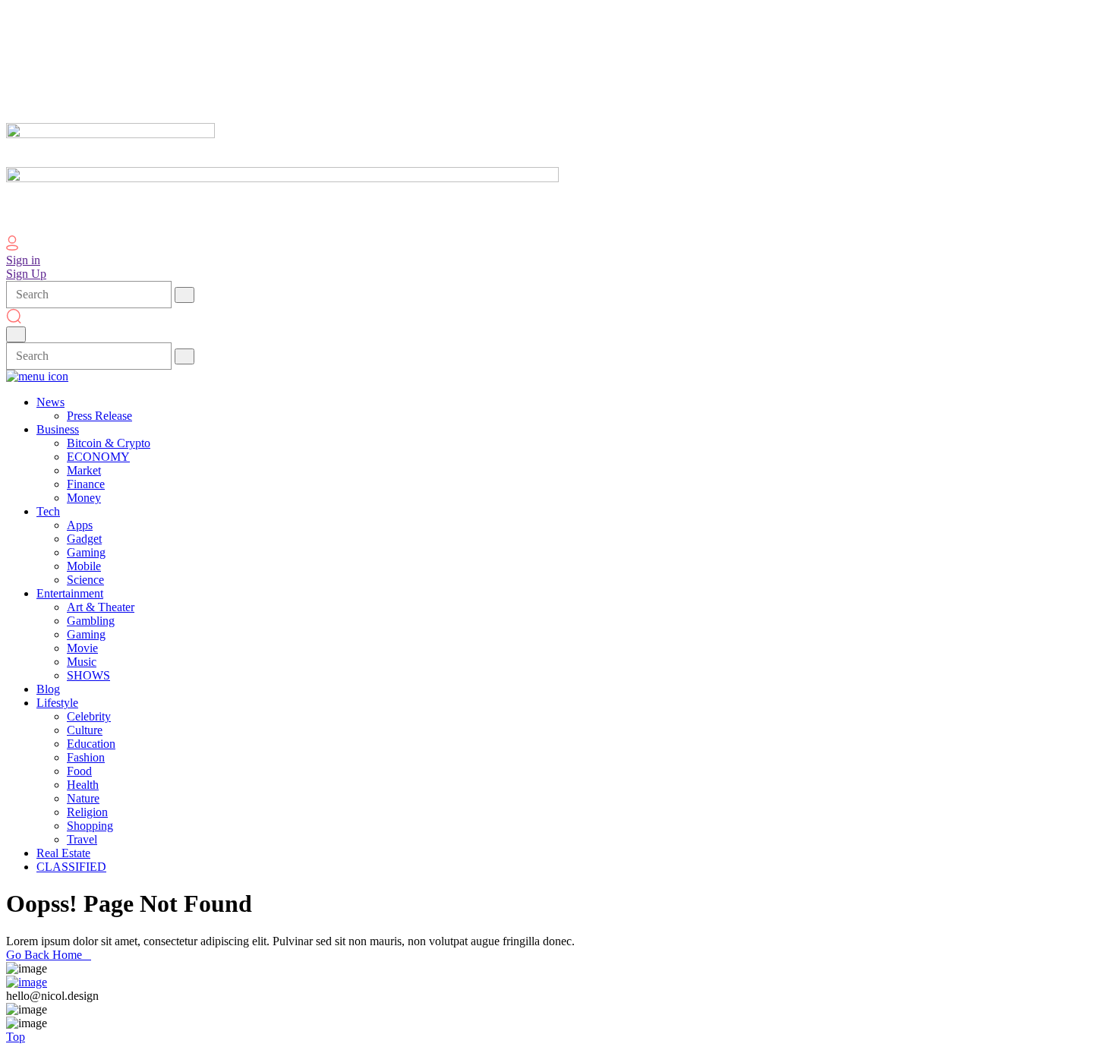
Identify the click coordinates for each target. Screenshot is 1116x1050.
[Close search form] (16, 334)
